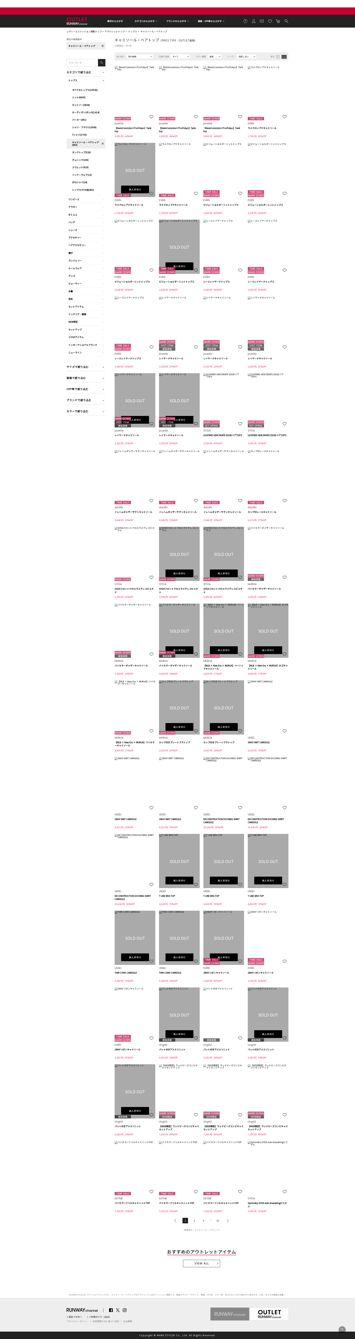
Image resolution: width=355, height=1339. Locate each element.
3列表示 (278, 57)
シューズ (72, 229)
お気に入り (270, 21)
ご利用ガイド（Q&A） (100, 1317)
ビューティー (75, 283)
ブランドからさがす (176, 21)
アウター (72, 206)
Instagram (124, 1310)
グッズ (71, 275)
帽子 (70, 252)
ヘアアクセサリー (77, 245)
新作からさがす (115, 21)
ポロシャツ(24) (79, 182)
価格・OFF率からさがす (210, 21)
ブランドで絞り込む (79, 400)
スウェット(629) (80, 167)
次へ (227, 1220)
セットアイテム (76, 306)
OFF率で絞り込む (78, 389)
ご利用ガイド (245, 21)
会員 (253, 21)
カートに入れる (278, 21)
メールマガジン (262, 21)
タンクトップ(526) (81, 152)
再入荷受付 (135, 189)
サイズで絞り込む (78, 367)
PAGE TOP (342, 1329)
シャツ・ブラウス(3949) (84, 127)
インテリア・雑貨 (77, 314)
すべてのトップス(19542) (85, 89)
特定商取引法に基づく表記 (106, 1321)
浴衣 (70, 298)
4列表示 (284, 57)
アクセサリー (75, 237)
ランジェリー (75, 260)
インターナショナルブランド (82, 344)
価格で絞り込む (76, 378)
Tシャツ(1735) (79, 134)
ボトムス (72, 214)
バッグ (71, 222)
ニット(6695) (78, 97)
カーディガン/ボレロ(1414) (85, 112)
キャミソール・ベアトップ (154, 31)
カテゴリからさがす (145, 21)
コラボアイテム (76, 337)
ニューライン (75, 352)
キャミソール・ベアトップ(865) (85, 143)
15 (218, 1220)
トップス (132, 31)
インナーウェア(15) (82, 174)
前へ (176, 1220)
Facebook (111, 1310)
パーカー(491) (79, 119)
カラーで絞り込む (78, 411)
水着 (70, 291)
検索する (286, 21)
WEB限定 (73, 321)
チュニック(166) (80, 159)
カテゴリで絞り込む (79, 72)
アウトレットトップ (115, 31)
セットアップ (75, 329)
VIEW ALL (202, 1263)
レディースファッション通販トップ (84, 31)
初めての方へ (75, 1317)
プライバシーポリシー (78, 1321)
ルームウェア (75, 268)
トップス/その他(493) (83, 189)
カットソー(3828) (81, 104)
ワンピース (73, 199)
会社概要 (127, 1321)
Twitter (118, 1310)
